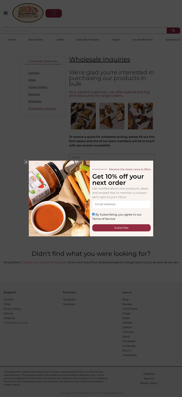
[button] (26, 162)
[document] (91, 198)
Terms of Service (103, 219)
